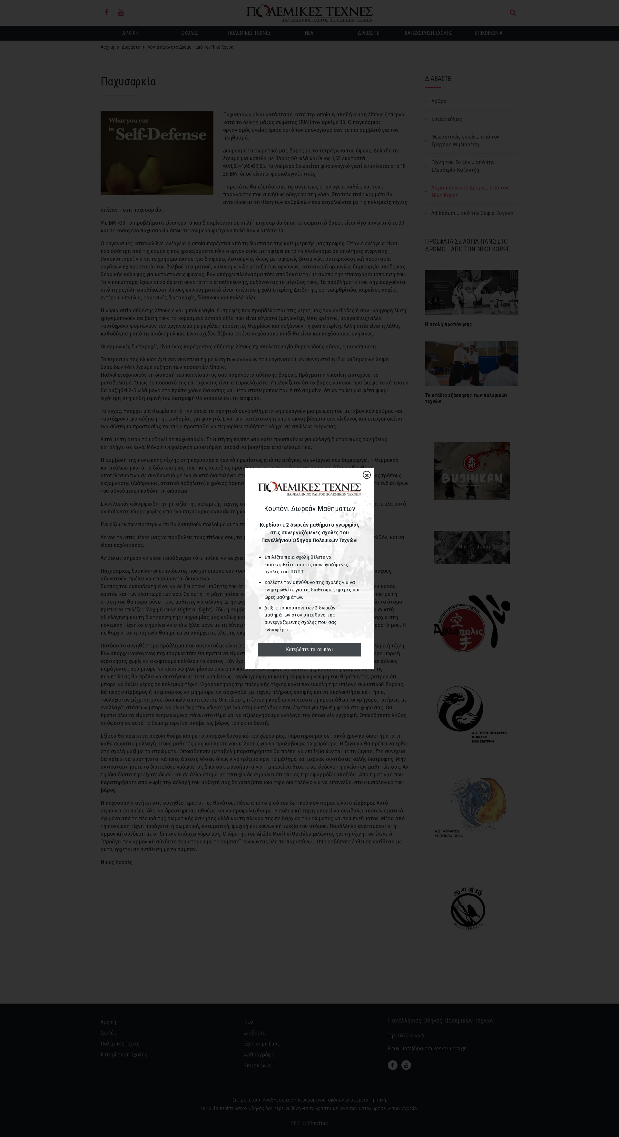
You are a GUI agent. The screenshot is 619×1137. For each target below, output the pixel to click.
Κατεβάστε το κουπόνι (309, 649)
